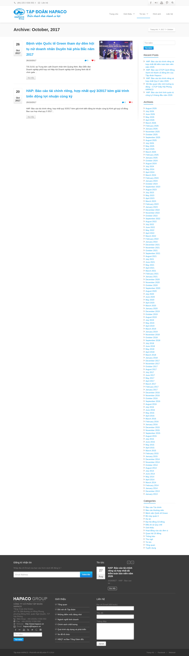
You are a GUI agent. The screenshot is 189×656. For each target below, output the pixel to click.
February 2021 (152, 274)
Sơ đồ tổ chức (64, 634)
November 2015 (153, 430)
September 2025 (153, 137)
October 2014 (152, 465)
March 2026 (151, 123)
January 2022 (152, 242)
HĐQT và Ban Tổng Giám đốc (71, 639)
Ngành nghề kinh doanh (68, 619)
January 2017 (152, 390)
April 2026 (150, 120)
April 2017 (150, 381)
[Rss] (28, 630)
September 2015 (153, 433)
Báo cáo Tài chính (153, 507)
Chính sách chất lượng (67, 624)
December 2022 (153, 210)
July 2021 (150, 259)
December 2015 (153, 427)
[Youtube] (161, 3)
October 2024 (152, 160)
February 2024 (152, 178)
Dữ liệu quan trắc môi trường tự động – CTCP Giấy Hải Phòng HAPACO (160, 87)
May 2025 (150, 146)
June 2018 (150, 346)
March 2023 (151, 201)
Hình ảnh (157, 14)
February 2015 (152, 453)
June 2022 (150, 227)
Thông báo (150, 536)
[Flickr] (156, 3)
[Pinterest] (167, 3)
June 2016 (150, 410)
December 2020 (153, 279)
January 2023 (152, 207)
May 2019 (150, 323)
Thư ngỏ (149, 539)
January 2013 (152, 494)
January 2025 (152, 158)
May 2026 (150, 117)
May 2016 (150, 413)
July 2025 (150, 143)
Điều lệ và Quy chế (154, 525)
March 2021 (151, 271)
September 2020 (153, 288)
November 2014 (153, 462)
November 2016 (153, 395)
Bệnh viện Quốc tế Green (157, 513)
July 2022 (150, 224)
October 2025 (152, 134)
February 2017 (152, 387)
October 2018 (152, 337)
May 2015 (150, 445)
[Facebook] (151, 3)
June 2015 (150, 442)
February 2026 (152, 126)
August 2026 (151, 108)
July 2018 (150, 343)
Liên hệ (44, 3)
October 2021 (152, 250)
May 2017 (150, 378)
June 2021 (150, 262)
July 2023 (150, 192)
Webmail (172, 653)
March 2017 (151, 384)
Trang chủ (113, 14)
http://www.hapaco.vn (34, 624)
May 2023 (150, 195)
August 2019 (151, 317)
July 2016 (150, 407)
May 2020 (150, 300)
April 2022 (150, 233)
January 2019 (152, 332)
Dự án (148, 519)
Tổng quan (150, 545)
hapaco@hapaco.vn (32, 626)
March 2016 (151, 419)
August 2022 (151, 221)
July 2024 (150, 166)
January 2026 (152, 129)
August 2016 (151, 404)
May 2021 (150, 265)
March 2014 (151, 482)
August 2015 (151, 436)
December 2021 (153, 245)
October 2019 (152, 314)
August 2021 (151, 256)
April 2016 (150, 416)
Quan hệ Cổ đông (153, 533)
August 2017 (151, 369)
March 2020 (151, 305)
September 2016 (153, 401)
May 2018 (150, 349)
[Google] (36, 630)
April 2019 (150, 326)
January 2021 (152, 276)
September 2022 (153, 218)
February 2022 (152, 239)
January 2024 (152, 181)
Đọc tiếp (31, 78)
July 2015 (150, 439)
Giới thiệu (128, 14)
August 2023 (151, 189)
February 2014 (152, 485)
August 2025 (151, 140)
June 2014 (150, 474)
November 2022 (153, 213)
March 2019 (151, 329)
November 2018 (153, 334)
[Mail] (40, 630)
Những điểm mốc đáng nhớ (70, 614)
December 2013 (153, 491)
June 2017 (150, 375)
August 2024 (151, 163)
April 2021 (150, 268)
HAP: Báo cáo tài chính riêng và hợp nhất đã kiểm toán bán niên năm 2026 (160, 64)
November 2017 (153, 363)
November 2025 (153, 131)
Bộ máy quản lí (152, 516)
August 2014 (151, 468)
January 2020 (152, 308)
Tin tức (142, 14)
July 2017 (150, 372)
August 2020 (151, 291)
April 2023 (150, 198)
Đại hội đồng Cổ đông (155, 522)
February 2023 (152, 204)
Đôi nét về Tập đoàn (66, 609)
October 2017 (152, 366)
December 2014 (153, 459)
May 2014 (150, 477)
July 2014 (150, 471)
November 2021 (153, 247)
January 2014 (152, 488)
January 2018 (152, 358)
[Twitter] (32, 630)
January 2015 (152, 456)
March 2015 (151, 450)
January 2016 (152, 424)
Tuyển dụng (151, 548)
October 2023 (152, 184)
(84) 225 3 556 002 (25, 3)
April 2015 (150, 448)
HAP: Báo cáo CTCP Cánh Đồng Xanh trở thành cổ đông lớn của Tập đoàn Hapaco (160, 72)
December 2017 (153, 361)
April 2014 (150, 479)
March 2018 (151, 355)
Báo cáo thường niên (155, 510)
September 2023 (153, 187)
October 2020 (152, 285)
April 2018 (150, 352)
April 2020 (150, 303)
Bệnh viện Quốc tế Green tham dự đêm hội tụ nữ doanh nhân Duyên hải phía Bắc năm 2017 (60, 49)
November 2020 (153, 282)
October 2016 (152, 398)
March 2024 (151, 175)
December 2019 (153, 311)
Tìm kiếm (148, 48)
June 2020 (150, 297)
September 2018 (153, 340)
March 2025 (151, 152)
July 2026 (150, 111)
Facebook (161, 653)
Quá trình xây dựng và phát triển (72, 629)
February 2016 (152, 421)
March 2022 (151, 236)
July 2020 (150, 294)
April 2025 (150, 149)
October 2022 (152, 216)
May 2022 (150, 230)
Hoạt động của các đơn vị (157, 530)
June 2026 (150, 114)
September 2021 (153, 253)
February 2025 (152, 155)
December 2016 (153, 392)
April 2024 (150, 172)
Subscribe (86, 574)
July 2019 (150, 320)
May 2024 (150, 169)
